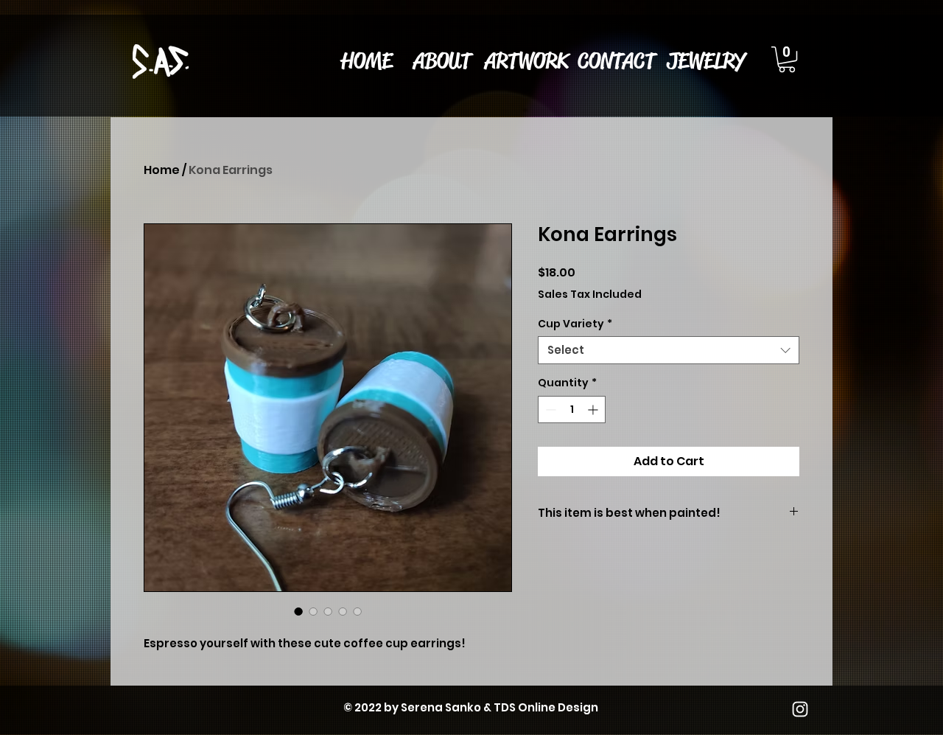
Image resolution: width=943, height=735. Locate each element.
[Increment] (594, 409)
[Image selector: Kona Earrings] (298, 611)
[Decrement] (549, 409)
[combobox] (668, 350)
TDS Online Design (546, 707)
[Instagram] (800, 709)
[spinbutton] (571, 409)
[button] (526, 60)
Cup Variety (575, 323)
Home (162, 169)
